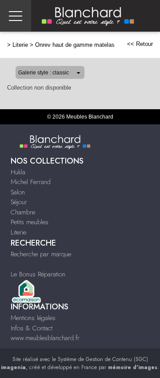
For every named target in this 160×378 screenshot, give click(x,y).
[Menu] (15, 16)
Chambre (23, 212)
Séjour (19, 202)
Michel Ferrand (31, 182)
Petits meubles (29, 222)
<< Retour (140, 44)
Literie (20, 44)
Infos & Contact (31, 328)
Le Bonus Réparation (38, 274)
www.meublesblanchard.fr (45, 338)
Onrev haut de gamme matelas (75, 44)
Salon (18, 192)
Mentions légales (33, 318)
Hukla (18, 172)
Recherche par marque (41, 254)
